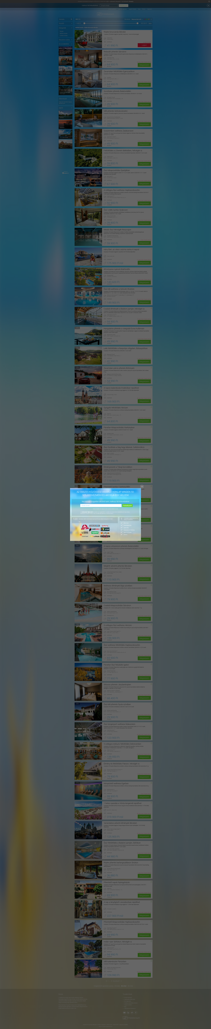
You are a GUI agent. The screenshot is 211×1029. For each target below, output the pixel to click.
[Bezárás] (142, 486)
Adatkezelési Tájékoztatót (87, 512)
